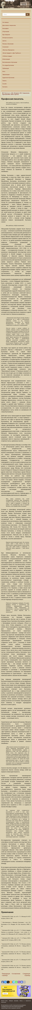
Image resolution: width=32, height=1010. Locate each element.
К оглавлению (16, 973)
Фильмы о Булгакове (7, 43)
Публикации (5, 68)
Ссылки (4, 83)
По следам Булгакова (8, 65)
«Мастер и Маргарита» (8, 50)
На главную (5, 22)
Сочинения (5, 47)
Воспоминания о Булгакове (9, 62)
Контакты (4, 86)
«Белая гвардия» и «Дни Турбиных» (11, 53)
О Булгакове (5, 31)
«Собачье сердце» (7, 56)
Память (4, 80)
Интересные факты (7, 37)
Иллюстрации (6, 59)
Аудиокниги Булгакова (8, 77)
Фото (3, 71)
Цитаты (4, 40)
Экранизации (6, 74)
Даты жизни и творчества (9, 25)
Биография (5, 28)
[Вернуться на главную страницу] (16, 4)
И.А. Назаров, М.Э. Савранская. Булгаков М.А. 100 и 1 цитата (16, 93)
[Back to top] (28, 1006)
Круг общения (6, 34)
